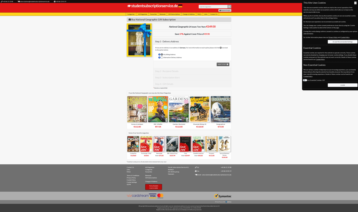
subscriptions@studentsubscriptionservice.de (34, 1)
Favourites (153, 14)
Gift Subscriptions (174, 14)
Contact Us (214, 14)
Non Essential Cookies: (316, 80)
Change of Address (189, 14)
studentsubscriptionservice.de (154, 6)
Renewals (163, 14)
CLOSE (342, 85)
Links (206, 14)
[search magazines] (229, 6)
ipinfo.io (229, 202)
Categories (148, 169)
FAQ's (199, 14)
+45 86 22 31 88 (8, 1)
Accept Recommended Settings (343, 42)
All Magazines (142, 14)
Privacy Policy (131, 178)
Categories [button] (130, 14)
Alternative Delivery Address (172, 57)
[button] (159, 54)
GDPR (129, 184)
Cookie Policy (131, 180)
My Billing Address (169, 54)
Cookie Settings (132, 182)
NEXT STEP (222, 64)
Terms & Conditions (133, 175)
